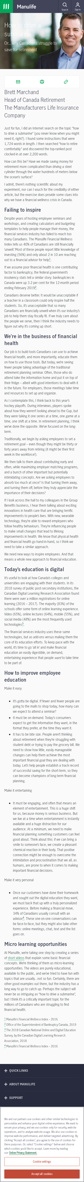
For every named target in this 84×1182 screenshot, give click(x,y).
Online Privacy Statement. (23, 1153)
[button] (64, 6)
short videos (16, 957)
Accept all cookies (41, 1174)
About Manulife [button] (22, 1084)
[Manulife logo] (26, 6)
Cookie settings (42, 1161)
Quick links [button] (18, 1071)
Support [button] (16, 1098)
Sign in (78, 9)
